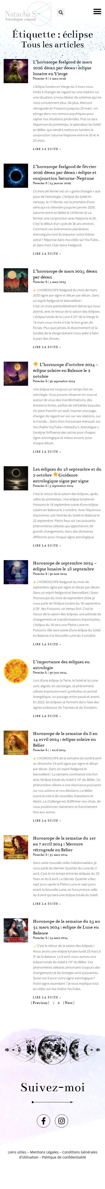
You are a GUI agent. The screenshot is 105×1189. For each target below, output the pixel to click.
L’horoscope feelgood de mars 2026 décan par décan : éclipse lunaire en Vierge (62, 67)
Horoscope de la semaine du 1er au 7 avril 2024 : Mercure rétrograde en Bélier (64, 843)
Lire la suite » (47, 149)
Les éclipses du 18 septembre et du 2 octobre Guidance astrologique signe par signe (67, 475)
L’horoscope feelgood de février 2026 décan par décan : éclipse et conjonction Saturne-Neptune (64, 172)
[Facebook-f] (43, 1121)
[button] (97, 11)
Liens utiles (17, 1152)
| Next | (68, 1003)
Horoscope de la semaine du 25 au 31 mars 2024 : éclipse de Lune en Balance (66, 927)
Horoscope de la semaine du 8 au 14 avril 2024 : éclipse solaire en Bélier (65, 739)
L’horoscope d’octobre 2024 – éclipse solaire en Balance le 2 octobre (65, 370)
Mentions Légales (44, 1152)
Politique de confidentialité (64, 1157)
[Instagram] (61, 1121)
